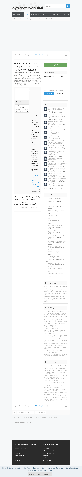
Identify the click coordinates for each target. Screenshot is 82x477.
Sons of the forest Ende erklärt (56, 147)
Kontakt (26, 417)
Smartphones (47, 460)
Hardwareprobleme (49, 453)
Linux (17, 458)
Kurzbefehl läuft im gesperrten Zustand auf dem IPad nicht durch (55, 327)
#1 (39, 189)
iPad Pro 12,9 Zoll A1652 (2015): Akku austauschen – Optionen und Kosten (55, 336)
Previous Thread (23, 207)
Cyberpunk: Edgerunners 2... (56, 231)
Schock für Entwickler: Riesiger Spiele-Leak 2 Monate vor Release (35, 181)
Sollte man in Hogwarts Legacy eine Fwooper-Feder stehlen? (56, 169)
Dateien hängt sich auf (50, 325)
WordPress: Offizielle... (54, 251)
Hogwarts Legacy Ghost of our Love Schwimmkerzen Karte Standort (56, 185)
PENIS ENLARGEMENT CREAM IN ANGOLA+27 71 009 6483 (55, 376)
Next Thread (33, 207)
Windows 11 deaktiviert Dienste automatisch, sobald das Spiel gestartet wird (55, 293)
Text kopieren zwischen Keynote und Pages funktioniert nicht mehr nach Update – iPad (55, 340)
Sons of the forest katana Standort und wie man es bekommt (57, 164)
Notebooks (46, 458)
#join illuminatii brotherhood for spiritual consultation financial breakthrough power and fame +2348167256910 (55, 398)
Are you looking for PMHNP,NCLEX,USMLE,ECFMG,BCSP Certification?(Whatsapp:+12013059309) (55, 367)
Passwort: (46, 84)
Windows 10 (19, 451)
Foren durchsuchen (19, 19)
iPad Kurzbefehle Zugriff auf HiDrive (54, 320)
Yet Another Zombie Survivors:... (57, 241)
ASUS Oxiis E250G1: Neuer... (55, 205)
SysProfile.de (18, 14)
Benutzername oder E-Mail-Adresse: (54, 76)
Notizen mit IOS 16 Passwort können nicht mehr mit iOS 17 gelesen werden (55, 322)
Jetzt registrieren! (55, 65)
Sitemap (37, 417)
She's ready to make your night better (54, 297)
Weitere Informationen (43, 474)
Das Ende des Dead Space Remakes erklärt (55, 158)
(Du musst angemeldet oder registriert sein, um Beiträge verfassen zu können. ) (27, 198)
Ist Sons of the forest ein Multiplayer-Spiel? (54, 174)
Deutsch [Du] (40, 412)
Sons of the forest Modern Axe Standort (56, 127)
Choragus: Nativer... (53, 263)
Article (46, 113)
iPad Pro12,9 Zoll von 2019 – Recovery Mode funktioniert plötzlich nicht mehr (55, 313)
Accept (32, 474)
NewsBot (50, 201)
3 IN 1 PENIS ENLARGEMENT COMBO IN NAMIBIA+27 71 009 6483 (55, 390)
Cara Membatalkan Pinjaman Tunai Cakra (55, 370)
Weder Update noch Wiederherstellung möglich (55, 347)
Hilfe (32, 417)
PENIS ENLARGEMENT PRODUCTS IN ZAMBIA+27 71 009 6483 (55, 379)
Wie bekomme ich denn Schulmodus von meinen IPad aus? (55, 317)
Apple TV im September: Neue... (57, 246)
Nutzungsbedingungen (49, 417)
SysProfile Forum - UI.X (25, 412)
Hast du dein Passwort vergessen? (53, 90)
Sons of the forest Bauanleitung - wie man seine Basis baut (57, 143)
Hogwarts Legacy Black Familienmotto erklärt (54, 137)
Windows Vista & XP (22, 456)
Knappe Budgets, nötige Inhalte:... (57, 273)
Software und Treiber (49, 451)
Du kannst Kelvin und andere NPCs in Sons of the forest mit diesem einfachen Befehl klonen (57, 116)
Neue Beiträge (36, 14)
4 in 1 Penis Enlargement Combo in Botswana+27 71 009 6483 (55, 386)
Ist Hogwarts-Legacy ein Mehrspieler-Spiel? (54, 132)
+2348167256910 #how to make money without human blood (55, 393)
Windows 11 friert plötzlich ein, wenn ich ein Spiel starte (55, 287)
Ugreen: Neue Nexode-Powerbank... (54, 257)
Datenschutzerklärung (21, 422)
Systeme (45, 456)
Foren (27, 15)
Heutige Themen (31, 19)
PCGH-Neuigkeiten (23, 83)
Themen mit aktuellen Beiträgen (47, 19)
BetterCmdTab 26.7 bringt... (55, 225)
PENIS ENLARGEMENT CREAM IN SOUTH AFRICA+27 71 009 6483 (55, 383)
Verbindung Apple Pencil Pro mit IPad (54, 311)
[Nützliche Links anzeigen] (66, 55)
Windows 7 (19, 453)
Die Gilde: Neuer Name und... (56, 220)
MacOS (18, 460)
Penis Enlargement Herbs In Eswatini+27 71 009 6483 (55, 373)
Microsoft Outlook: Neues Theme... (55, 199)
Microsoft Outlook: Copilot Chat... (57, 236)
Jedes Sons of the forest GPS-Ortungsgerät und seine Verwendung (56, 153)
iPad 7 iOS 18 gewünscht (51, 352)
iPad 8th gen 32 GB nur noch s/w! (53, 350)
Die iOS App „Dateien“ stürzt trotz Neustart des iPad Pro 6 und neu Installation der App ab (55, 332)
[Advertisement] (41, 36)
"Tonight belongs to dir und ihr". (53, 290)
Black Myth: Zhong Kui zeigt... (56, 210)
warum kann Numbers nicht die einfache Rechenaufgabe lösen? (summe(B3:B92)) (55, 355)
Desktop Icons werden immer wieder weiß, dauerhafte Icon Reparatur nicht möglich (55, 300)
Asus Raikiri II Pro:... (53, 215)
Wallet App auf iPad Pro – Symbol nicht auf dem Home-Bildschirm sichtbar (55, 344)
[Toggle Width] (14, 412)
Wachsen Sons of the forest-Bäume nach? (55, 122)
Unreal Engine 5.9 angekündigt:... (57, 268)
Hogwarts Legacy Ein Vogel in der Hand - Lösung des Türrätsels (57, 179)
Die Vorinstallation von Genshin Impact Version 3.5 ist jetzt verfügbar (56, 109)
